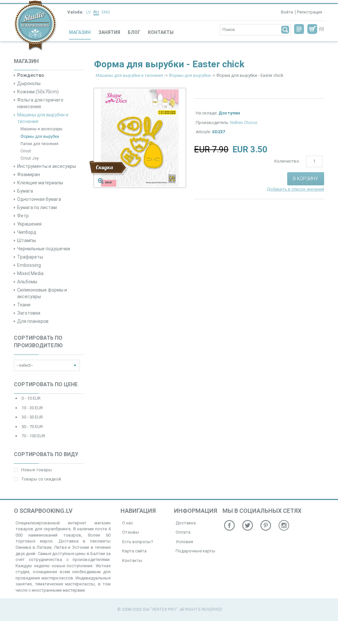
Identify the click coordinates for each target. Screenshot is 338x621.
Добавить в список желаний (295, 189)
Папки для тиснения (39, 143)
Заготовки (28, 313)
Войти (287, 12)
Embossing (29, 265)
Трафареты (30, 257)
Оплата (183, 532)
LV (88, 12)
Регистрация (309, 12)
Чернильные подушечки (43, 248)
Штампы (26, 240)
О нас (127, 522)
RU (96, 12)
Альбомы (27, 281)
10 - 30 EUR (32, 407)
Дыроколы (29, 83)
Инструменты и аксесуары (46, 166)
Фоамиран (28, 174)
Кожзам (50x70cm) (38, 91)
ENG (106, 12)
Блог (134, 32)
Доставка (186, 522)
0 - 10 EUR (31, 398)
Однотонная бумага (39, 199)
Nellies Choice (243, 122)
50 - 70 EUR (32, 426)
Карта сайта (134, 550)
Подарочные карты (195, 550)
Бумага (25, 191)
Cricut (25, 151)
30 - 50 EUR (32, 417)
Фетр (23, 215)
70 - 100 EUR (33, 435)
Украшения (29, 224)
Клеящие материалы (40, 182)
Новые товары (36, 469)
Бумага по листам (37, 207)
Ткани (23, 304)
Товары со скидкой (41, 479)
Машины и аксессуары (41, 129)
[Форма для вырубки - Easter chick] (140, 137)
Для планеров (33, 321)
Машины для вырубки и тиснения (129, 75)
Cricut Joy (29, 158)
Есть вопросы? (137, 541)
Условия (184, 541)
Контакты (161, 32)
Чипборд (26, 232)
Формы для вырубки (39, 136)
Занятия (109, 32)
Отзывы (130, 532)
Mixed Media (30, 273)
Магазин (80, 32)
